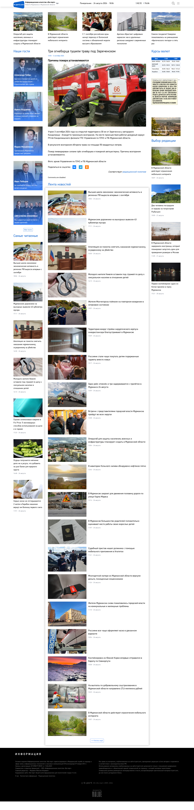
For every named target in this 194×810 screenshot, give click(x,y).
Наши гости (21, 51)
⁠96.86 (146, 3)
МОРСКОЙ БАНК (155, 65)
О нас (17, 776)
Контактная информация (28, 776)
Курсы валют (160, 51)
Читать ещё (98, 740)
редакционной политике (134, 171)
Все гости (28, 230)
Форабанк (155, 72)
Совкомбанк (155, 69)
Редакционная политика (46, 776)
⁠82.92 (139, 3)
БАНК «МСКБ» (156, 61)
